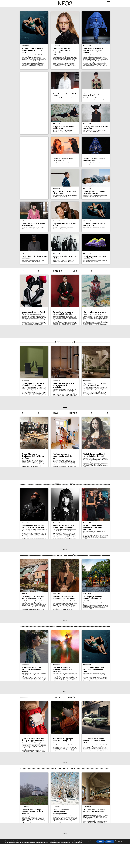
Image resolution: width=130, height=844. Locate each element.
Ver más (65, 335)
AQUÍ (80, 842)
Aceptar (100, 841)
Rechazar (109, 841)
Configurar (119, 841)
